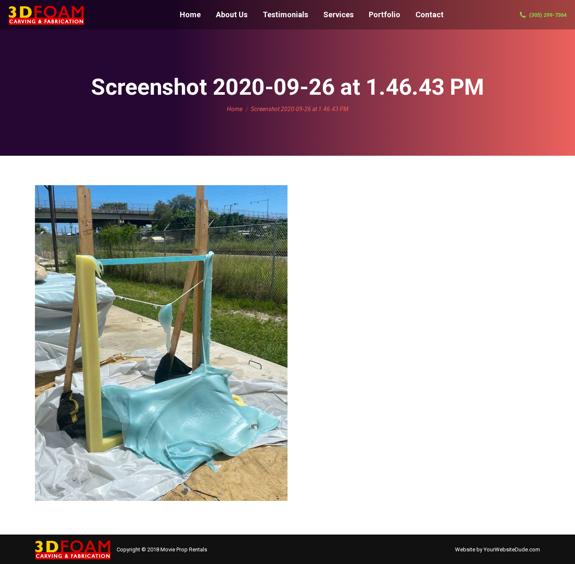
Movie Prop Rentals (183, 549)
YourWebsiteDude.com (512, 549)
